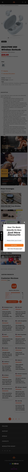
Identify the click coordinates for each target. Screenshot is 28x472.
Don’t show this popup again (15, 248)
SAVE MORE (14, 245)
